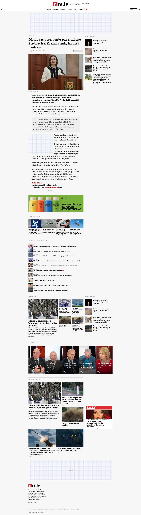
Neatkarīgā (48, 9)
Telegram (47, 187)
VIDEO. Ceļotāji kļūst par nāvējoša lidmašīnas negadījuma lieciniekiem (77, 311)
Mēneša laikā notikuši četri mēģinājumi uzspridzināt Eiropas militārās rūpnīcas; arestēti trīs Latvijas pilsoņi (41, 451)
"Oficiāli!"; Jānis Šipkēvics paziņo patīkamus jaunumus (50, 290)
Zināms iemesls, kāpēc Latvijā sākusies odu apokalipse (50, 285)
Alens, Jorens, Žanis (75, 5)
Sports (75, 9)
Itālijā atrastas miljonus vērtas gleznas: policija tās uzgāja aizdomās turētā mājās (62, 232)
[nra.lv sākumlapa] (60, 4)
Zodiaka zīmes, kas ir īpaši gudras (44, 280)
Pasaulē (33, 36)
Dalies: (50, 191)
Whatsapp (55, 187)
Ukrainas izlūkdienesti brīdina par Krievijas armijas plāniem (42, 323)
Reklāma (34, 509)
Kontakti (77, 509)
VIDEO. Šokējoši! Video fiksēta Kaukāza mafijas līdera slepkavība (64, 310)
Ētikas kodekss (67, 509)
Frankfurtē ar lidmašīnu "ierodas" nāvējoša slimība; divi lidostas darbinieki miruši (102, 68)
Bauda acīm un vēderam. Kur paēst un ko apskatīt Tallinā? (51, 251)
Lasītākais (90, 36)
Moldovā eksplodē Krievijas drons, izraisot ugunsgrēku (48, 231)
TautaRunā (62, 9)
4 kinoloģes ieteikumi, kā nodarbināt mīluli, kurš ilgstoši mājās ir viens (55, 265)
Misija (38, 509)
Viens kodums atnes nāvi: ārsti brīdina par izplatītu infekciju (101, 50)
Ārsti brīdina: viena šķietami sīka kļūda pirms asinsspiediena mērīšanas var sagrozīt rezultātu (102, 59)
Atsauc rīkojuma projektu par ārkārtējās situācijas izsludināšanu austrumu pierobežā (72, 400)
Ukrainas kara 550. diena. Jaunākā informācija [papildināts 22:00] (53, 256)
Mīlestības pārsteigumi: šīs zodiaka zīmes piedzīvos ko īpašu (52, 275)
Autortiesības (60, 509)
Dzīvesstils (56, 9)
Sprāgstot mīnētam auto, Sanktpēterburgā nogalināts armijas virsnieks (77, 328)
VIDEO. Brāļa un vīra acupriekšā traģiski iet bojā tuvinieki (68, 449)
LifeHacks (69, 9)
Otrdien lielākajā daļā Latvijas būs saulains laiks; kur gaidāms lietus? (55, 246)
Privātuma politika (44, 509)
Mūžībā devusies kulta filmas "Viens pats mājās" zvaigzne (101, 41)
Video (31, 342)
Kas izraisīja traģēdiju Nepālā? (64, 325)
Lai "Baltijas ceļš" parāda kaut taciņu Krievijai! (47, 270)
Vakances (73, 509)
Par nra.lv (30, 509)
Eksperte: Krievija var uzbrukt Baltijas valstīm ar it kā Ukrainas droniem (34, 231)
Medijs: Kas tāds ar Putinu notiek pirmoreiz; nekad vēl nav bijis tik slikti (56, 261)
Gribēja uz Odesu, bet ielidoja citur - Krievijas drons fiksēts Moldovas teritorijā (76, 232)
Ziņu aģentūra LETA (32, 50)
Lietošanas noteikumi (52, 509)
